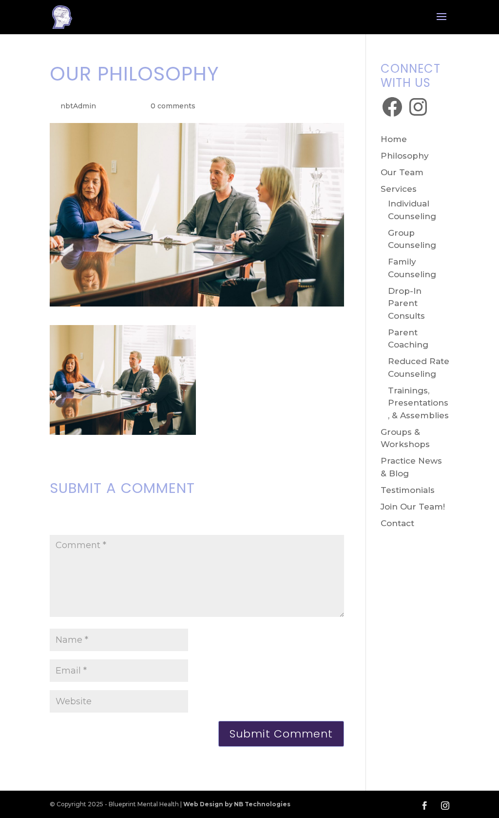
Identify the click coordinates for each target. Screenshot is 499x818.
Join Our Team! (413, 506)
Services (399, 189)
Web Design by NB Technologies (236, 804)
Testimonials (408, 490)
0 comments (173, 106)
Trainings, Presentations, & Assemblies (418, 403)
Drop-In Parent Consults (406, 303)
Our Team (402, 172)
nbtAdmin (78, 106)
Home (394, 139)
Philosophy (405, 156)
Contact (397, 523)
